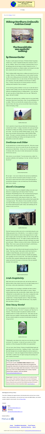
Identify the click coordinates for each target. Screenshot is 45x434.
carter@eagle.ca (31, 383)
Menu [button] (23, 9)
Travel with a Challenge (22, 4)
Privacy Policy (23, 399)
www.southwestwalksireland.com (14, 373)
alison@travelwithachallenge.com (14, 407)
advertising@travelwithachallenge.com (15, 411)
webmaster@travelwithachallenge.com (33, 430)
